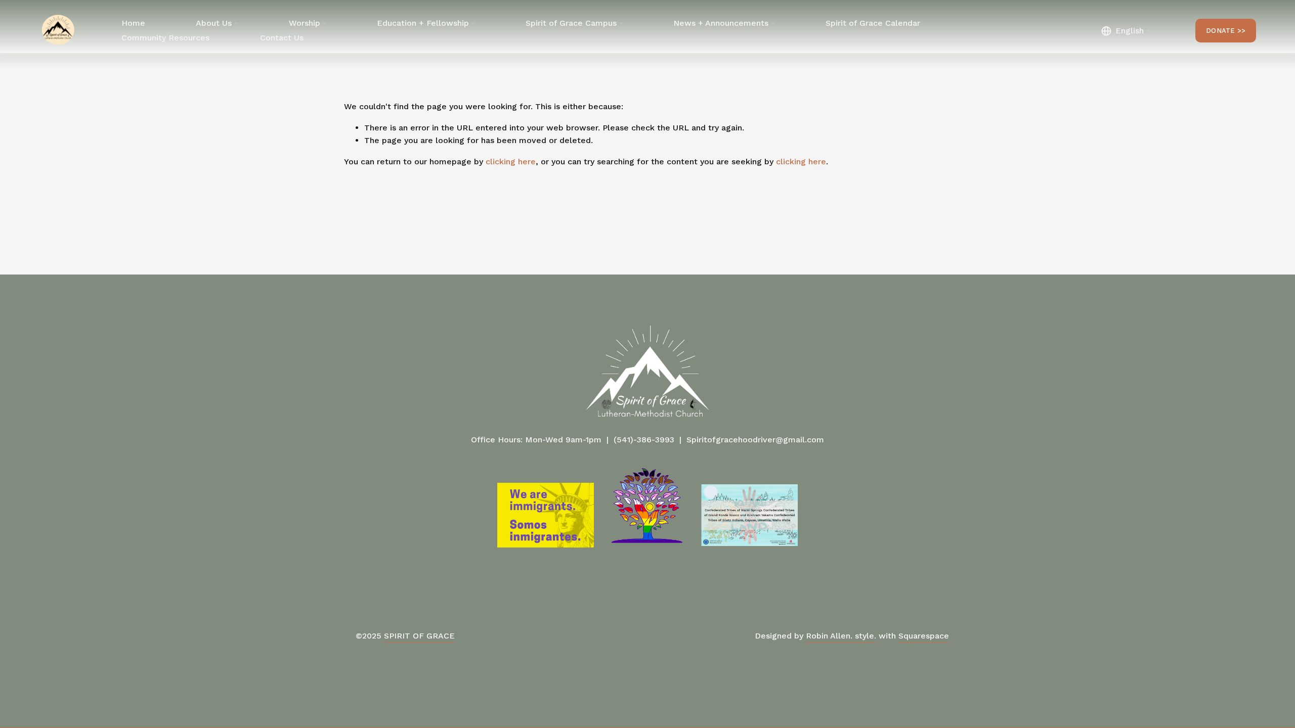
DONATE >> (1225, 30)
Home (133, 23)
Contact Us (282, 37)
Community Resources (165, 37)
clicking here (511, 161)
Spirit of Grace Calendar (873, 23)
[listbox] (1125, 30)
